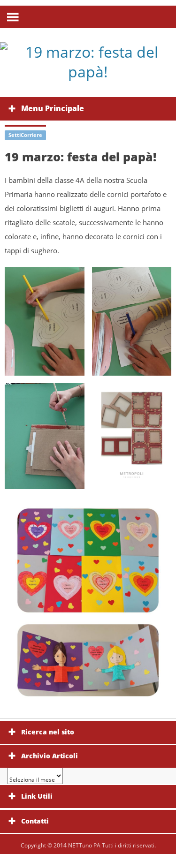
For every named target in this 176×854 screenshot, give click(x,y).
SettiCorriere (25, 134)
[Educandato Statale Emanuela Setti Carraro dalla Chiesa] (88, 61)
